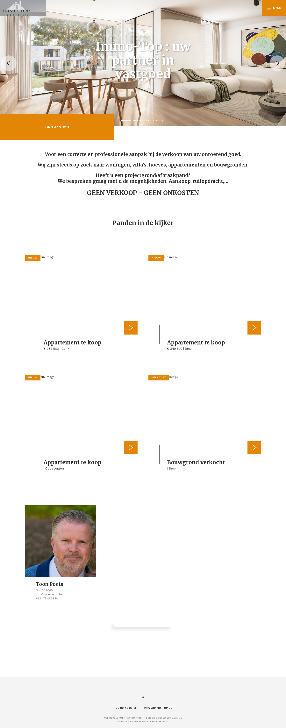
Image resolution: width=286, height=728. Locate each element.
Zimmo (178, 718)
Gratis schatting (146, 120)
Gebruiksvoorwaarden (133, 721)
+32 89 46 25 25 (125, 708)
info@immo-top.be (49, 594)
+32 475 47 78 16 (47, 598)
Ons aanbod (57, 127)
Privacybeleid (159, 721)
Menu (277, 8)
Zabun (167, 718)
